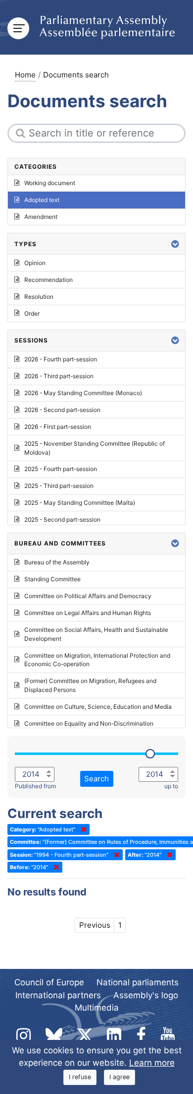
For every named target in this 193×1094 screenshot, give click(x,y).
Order (32, 313)
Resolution (38, 296)
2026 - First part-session (57, 426)
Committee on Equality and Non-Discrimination (88, 723)
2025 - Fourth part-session (60, 469)
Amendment (40, 216)
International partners (58, 995)
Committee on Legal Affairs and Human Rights (87, 612)
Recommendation (48, 279)
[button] (175, 244)
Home (25, 74)
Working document (49, 183)
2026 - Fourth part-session (60, 359)
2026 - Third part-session (59, 376)
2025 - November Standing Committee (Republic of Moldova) (94, 448)
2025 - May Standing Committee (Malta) (79, 502)
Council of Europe (49, 982)
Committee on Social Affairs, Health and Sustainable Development (96, 634)
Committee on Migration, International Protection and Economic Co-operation (97, 660)
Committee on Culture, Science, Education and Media (98, 706)
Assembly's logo (145, 995)
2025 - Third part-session (59, 485)
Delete (82, 829)
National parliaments (137, 982)
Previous (94, 925)
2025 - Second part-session (62, 519)
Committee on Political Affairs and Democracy (87, 596)
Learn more (152, 1063)
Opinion (35, 263)
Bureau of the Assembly (57, 562)
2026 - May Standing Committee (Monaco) (83, 393)
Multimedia (97, 1008)
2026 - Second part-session (62, 409)
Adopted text (41, 200)
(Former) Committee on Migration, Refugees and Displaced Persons (90, 685)
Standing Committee (52, 579)
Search (96, 778)
